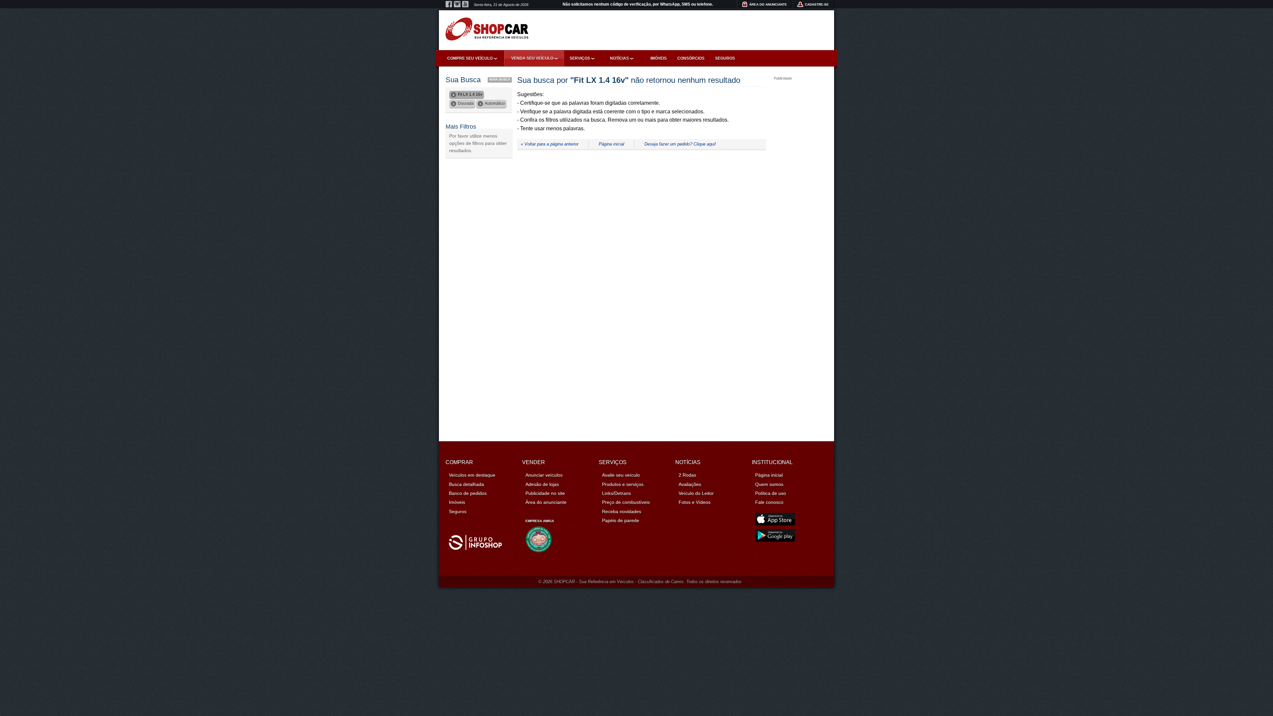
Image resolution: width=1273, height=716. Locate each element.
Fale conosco (769, 502)
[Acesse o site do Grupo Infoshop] (475, 548)
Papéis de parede (620, 520)
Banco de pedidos (468, 493)
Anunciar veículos (544, 475)
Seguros (725, 58)
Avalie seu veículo (621, 475)
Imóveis (658, 58)
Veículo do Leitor (696, 493)
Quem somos (769, 484)
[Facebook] (449, 4)
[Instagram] (457, 4)
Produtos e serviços (622, 484)
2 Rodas (687, 475)
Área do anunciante (546, 502)
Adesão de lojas (542, 484)
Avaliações (690, 484)
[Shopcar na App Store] (775, 523)
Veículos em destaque (472, 475)
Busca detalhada (466, 484)
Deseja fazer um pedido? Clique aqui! (680, 144)
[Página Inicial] (487, 29)
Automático (495, 103)
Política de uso (770, 493)
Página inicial (611, 144)
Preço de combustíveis (626, 502)
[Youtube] (465, 4)
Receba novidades (621, 511)
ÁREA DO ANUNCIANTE (768, 4)
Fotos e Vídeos (694, 502)
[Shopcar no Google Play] (775, 540)
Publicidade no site (545, 493)
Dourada (466, 103)
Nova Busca (499, 79)
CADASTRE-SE (817, 4)
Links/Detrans (616, 493)
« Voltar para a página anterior (549, 144)
